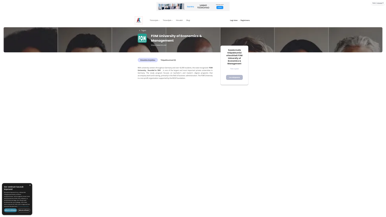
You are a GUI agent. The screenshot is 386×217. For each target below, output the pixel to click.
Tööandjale (167, 20)
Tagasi (143, 30)
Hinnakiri (179, 20)
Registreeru (245, 20)
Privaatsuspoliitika (23, 206)
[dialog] (17, 199)
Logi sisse (234, 20)
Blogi (188, 20)
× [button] (30, 185)
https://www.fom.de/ (159, 45)
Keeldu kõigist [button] (24, 210)
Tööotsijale (154, 20)
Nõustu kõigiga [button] (10, 210)
